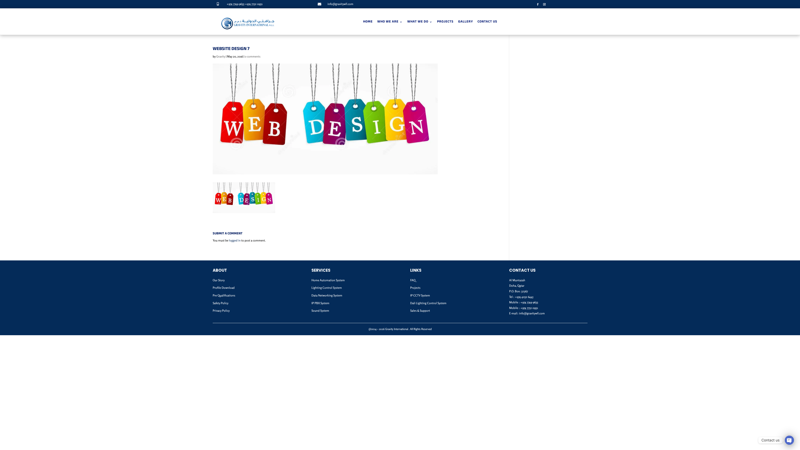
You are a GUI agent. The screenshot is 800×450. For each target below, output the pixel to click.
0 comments (252, 56)
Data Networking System (326, 295)
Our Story (219, 280)
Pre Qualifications (224, 295)
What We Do (417, 22)
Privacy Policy (221, 310)
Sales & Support (420, 310)
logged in (235, 240)
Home (368, 22)
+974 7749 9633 (235, 4)
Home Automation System (328, 280)
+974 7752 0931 (253, 4)
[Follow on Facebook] (537, 4)
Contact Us (487, 22)
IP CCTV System (420, 295)
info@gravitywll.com (340, 4)
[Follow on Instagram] (544, 4)
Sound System (320, 310)
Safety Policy (220, 303)
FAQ (412, 280)
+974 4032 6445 (524, 297)
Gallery (465, 22)
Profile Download (224, 287)
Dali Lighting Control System (428, 303)
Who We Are (388, 22)
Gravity (220, 56)
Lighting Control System (326, 287)
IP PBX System (320, 303)
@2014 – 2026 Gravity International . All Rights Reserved (400, 329)
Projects (445, 22)
